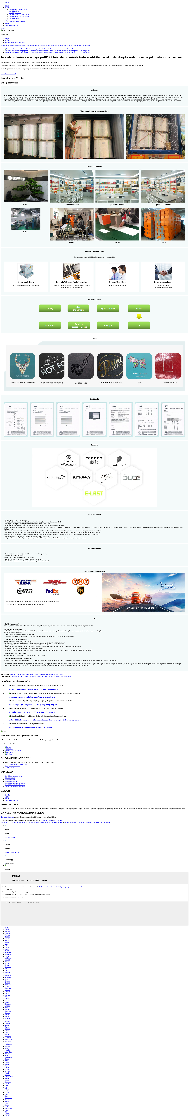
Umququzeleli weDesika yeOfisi (11, 822)
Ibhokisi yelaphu (14, 18)
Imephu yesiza (47, 820)
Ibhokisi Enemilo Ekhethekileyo (19, 14)
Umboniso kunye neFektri (17, 22)
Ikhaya (7, 6)
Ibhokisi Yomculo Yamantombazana (33, 822)
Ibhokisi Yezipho (14, 11)
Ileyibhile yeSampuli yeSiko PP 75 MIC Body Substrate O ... (33, 712)
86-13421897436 (21, 764)
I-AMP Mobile (57, 820)
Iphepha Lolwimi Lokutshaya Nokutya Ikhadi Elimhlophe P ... (34, 689)
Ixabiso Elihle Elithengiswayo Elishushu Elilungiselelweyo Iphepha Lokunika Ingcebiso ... (45, 720)
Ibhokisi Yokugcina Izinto (72, 822)
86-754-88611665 (10, 764)
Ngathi (7, 20)
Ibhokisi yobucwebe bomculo (54, 822)
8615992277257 (10, 767)
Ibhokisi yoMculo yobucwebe (18, 9)
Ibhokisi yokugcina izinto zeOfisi (19, 16)
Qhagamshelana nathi (11, 25)
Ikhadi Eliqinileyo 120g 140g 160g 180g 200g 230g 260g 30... (33, 705)
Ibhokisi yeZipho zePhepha (101, 822)
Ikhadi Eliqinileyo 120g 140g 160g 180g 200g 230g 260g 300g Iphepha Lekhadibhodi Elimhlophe (42, 676)
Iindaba (7, 23)
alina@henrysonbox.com (12, 766)
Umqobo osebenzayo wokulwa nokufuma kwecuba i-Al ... (32, 697)
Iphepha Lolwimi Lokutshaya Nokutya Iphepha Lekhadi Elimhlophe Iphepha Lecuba (36, 674)
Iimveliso (7, 7)
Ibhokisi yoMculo (86, 822)
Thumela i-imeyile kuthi (8, 74)
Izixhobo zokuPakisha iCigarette (15, 42)
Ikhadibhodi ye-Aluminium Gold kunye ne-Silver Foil (30, 727)
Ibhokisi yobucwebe (15, 13)
